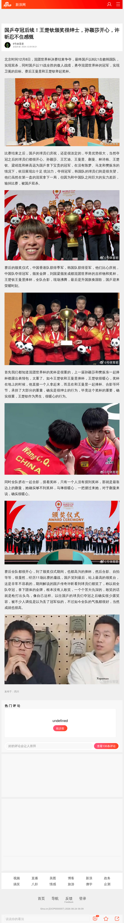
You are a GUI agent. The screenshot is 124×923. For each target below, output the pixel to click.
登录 (82, 898)
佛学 (89, 884)
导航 (55, 898)
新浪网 (21, 4)
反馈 (68, 898)
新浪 (89, 878)
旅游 (71, 884)
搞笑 (16, 884)
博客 (71, 878)
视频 (16, 878)
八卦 (34, 884)
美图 (53, 878)
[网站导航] (118, 4)
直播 (34, 878)
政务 (107, 878)
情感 (53, 884)
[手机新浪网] (7, 5)
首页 (41, 898)
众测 (107, 884)
